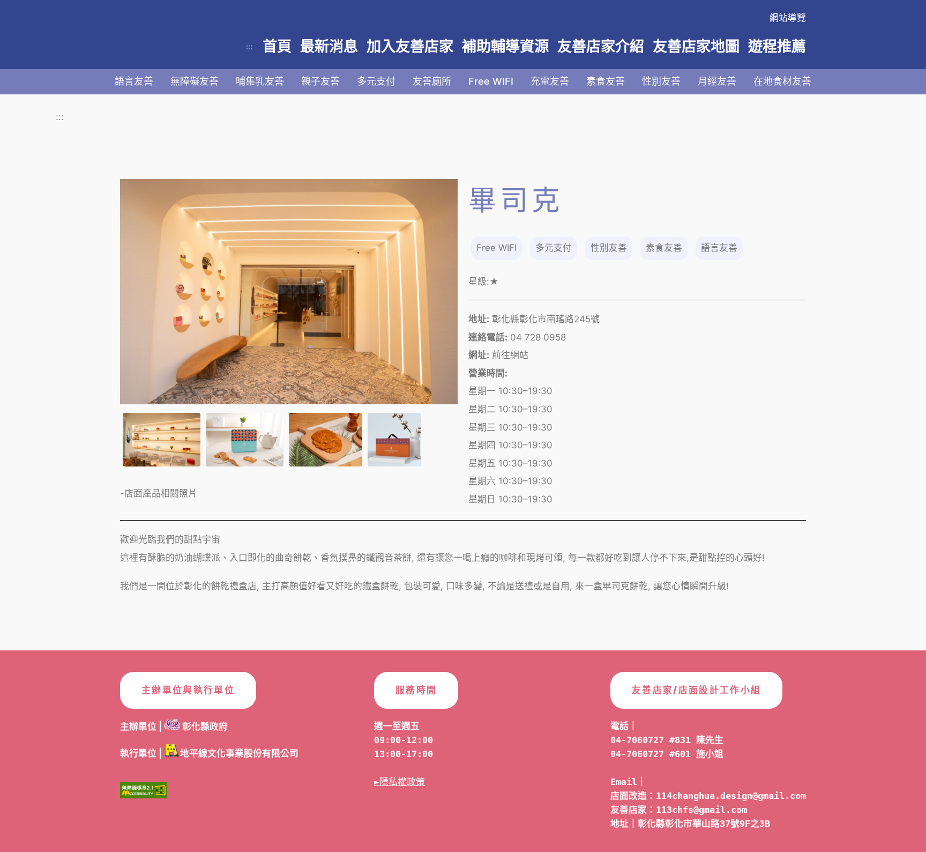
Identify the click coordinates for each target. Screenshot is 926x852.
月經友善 (717, 81)
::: (249, 46)
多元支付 (376, 81)
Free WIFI (490, 81)
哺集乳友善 (260, 81)
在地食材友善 (782, 81)
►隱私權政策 (399, 781)
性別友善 (661, 81)
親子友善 (320, 81)
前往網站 (510, 355)
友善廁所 (432, 81)
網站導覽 (788, 17)
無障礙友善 (194, 81)
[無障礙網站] (143, 793)
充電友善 (550, 81)
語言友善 (134, 81)
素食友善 (605, 81)
